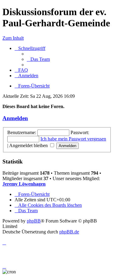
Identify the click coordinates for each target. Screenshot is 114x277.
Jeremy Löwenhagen (24, 183)
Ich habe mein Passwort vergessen (73, 138)
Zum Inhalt (13, 38)
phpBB (34, 220)
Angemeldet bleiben (29, 145)
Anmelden (15, 118)
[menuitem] (38, 59)
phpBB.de (69, 231)
